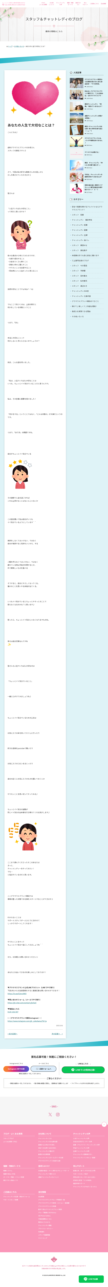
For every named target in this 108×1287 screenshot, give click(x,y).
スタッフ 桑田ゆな (79, 245)
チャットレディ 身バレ (80, 240)
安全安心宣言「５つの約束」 (82, 1180)
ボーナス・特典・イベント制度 (13, 1177)
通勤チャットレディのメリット (48, 1177)
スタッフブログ (8, 1138)
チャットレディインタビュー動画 (84, 1157)
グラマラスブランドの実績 (47, 1206)
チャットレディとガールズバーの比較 (50, 1157)
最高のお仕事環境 (44, 1154)
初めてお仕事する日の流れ (47, 1148)
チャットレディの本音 (80, 291)
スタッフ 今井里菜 (79, 265)
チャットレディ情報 (44, 1225)
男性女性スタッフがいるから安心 (84, 1177)
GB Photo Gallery (44, 1216)
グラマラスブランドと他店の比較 (49, 1161)
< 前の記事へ (12, 1033)
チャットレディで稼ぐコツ (47, 1174)
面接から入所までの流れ (46, 1145)
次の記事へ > (57, 1033)
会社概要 (41, 1196)
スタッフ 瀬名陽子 (79, 250)
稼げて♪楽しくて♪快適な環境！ (84, 306)
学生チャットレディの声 (81, 1148)
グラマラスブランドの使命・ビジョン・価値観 (53, 1203)
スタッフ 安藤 (78, 214)
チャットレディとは (44, 1138)
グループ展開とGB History (47, 1212)
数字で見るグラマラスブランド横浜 (50, 1209)
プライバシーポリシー (45, 1228)
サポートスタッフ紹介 (80, 1174)
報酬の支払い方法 (9, 1174)
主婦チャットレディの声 (81, 1151)
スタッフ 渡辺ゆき (79, 286)
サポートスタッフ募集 (10, 1200)
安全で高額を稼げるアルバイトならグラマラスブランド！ (87, 208)
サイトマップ (42, 1238)
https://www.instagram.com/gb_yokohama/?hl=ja (27, 1021)
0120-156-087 (13, 1012)
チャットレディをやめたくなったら (85, 1187)
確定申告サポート (79, 1183)
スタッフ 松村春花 (79, 281)
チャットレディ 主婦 (79, 235)
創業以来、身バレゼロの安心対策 (84, 1171)
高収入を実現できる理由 (81, 311)
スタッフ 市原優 (78, 270)
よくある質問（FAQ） (10, 1142)
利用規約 (41, 1232)
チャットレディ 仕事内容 (81, 296)
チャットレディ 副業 (79, 230)
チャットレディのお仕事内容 (47, 1142)
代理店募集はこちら (45, 1219)
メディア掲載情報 (44, 1235)
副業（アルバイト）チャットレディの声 (86, 1145)
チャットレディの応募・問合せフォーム (16, 1196)
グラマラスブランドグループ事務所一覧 (51, 1200)
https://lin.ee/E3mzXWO (17, 993)
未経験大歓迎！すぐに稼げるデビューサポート (53, 1171)
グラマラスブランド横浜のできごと (85, 301)
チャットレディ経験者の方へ (82, 1154)
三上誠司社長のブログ (80, 260)
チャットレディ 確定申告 (82, 220)
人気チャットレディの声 (81, 1138)
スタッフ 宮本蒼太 (79, 275)
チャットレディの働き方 (46, 1151)
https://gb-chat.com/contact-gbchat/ (22, 1002)
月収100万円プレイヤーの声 (82, 1142)
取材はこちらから (44, 1222)
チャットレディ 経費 (79, 225)
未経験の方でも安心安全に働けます (85, 255)
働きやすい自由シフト (10, 1180)
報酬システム (7, 1171)
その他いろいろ (78, 316)
